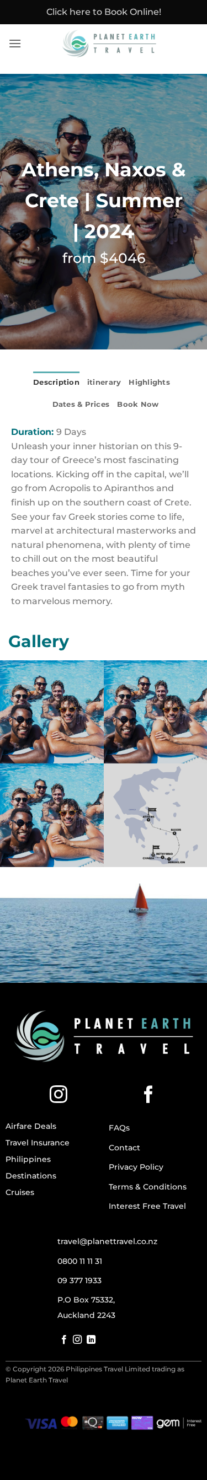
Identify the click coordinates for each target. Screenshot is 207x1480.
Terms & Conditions (148, 1186)
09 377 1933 (79, 1280)
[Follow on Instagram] (58, 1096)
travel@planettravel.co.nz (107, 1241)
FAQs (119, 1127)
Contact (124, 1147)
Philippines (28, 1159)
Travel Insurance (38, 1142)
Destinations (31, 1175)
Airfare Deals (31, 1126)
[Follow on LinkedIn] (91, 1340)
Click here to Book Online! (103, 12)
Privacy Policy (136, 1167)
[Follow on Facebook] (148, 1096)
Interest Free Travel (147, 1206)
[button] (15, 43)
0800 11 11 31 (79, 1261)
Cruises (20, 1192)
